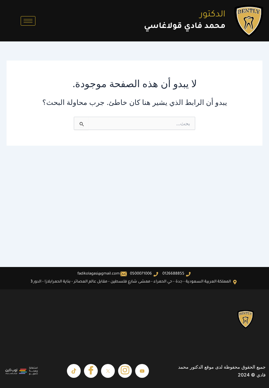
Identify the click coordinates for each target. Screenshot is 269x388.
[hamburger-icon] (28, 21)
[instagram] (125, 371)
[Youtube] (142, 371)
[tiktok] (74, 371)
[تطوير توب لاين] (21, 371)
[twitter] (108, 371)
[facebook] (91, 371)
